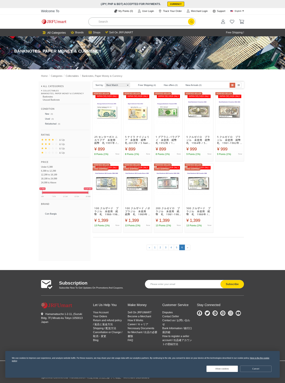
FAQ (130, 340)
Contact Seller (170, 316)
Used (49, 119)
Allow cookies (222, 369)
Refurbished (52, 124)
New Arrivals (193, 85)
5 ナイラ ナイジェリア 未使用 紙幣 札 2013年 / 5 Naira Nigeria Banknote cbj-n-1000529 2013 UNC (137, 140)
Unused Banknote (51, 100)
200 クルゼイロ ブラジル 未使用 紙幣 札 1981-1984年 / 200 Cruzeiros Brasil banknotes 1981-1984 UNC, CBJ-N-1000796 (168, 211)
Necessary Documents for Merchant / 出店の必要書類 (142, 332)
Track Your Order (172, 11)
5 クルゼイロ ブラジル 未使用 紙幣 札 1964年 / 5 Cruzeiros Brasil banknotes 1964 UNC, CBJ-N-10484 (198, 140)
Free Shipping (146, 85)
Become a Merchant (139, 316)
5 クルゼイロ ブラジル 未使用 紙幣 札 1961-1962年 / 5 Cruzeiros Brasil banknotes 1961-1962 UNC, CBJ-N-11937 (229, 140)
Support (221, 11)
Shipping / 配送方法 (104, 328)
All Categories (56, 32)
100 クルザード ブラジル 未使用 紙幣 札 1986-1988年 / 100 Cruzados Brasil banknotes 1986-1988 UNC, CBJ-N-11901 (106, 211)
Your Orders (100, 316)
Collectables (72, 75)
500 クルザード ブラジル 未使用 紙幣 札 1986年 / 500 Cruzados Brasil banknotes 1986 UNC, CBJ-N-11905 (198, 211)
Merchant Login (199, 11)
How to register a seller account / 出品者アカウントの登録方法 (177, 340)
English (238, 11)
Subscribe (232, 284)
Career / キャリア (138, 324)
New (48, 114)
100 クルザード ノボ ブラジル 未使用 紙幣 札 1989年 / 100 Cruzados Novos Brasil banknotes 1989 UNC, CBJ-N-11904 (137, 211)
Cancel (255, 369)
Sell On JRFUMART (121, 32)
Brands (79, 32)
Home (44, 75)
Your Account (101, 312)
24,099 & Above (48, 182)
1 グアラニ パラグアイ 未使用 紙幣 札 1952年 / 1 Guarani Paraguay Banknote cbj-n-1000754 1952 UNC (168, 140)
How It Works (135, 320)
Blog (95, 340)
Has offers (170, 85)
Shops (96, 32)
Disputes (167, 312)
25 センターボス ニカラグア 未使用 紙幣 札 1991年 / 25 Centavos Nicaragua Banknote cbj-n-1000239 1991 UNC (106, 140)
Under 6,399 (47, 167)
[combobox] (117, 84)
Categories (57, 75)
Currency (176, 4)
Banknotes (48, 96)
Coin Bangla (50, 214)
